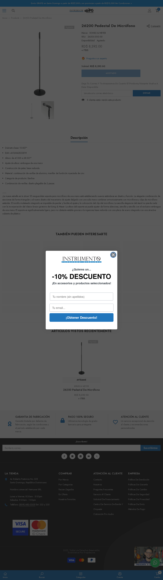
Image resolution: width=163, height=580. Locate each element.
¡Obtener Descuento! (81, 317)
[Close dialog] (113, 255)
